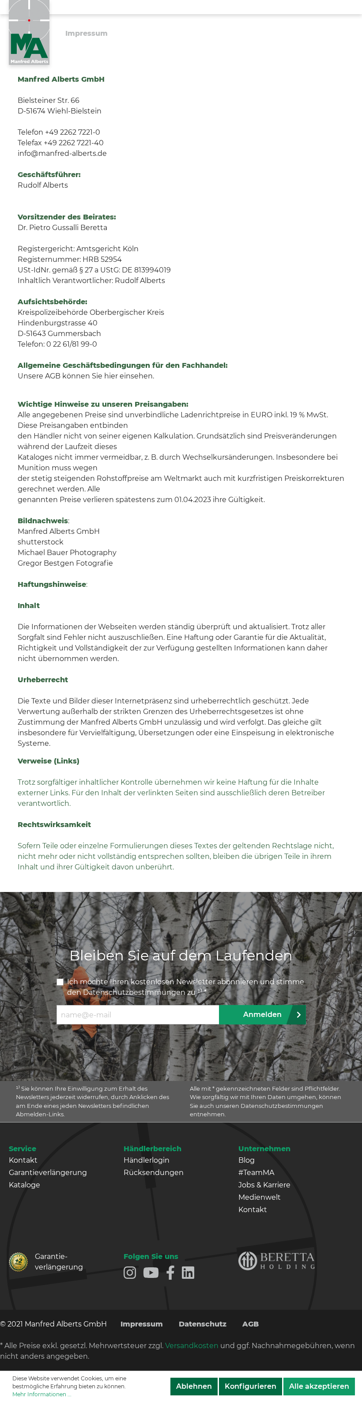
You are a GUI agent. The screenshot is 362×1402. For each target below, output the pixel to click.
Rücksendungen (154, 1172)
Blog (246, 1160)
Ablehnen (194, 1386)
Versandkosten (192, 1346)
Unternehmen (264, 1149)
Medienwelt (259, 1197)
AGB (250, 1324)
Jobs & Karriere (264, 1185)
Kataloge (24, 1185)
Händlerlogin (147, 1160)
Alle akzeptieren (319, 1386)
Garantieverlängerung (48, 1172)
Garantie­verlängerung (50, 1261)
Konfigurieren (250, 1386)
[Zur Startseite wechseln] (29, 32)
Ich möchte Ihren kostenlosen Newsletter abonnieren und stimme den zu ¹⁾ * (185, 987)
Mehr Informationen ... (42, 1394)
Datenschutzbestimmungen (134, 992)
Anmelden (262, 1014)
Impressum (142, 1324)
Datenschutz (202, 1324)
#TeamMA (256, 1172)
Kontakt (23, 1160)
